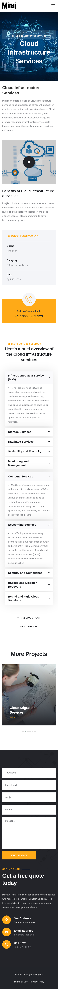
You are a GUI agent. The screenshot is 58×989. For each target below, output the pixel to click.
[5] (32, 731)
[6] (35, 731)
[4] (30, 731)
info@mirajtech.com (24, 934)
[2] (25, 731)
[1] (23, 731)
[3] (28, 731)
